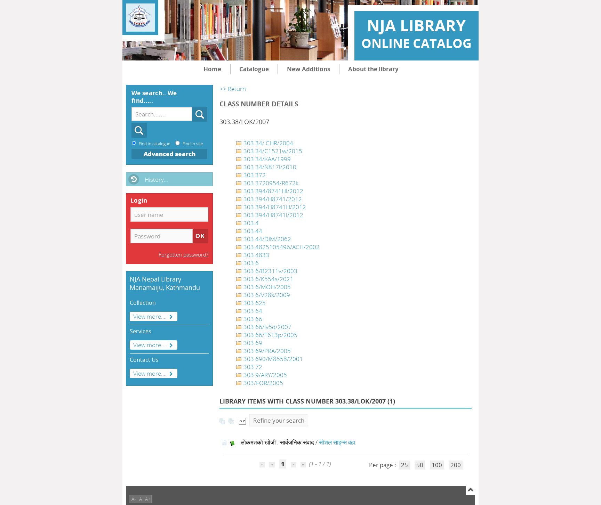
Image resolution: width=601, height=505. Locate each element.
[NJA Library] (140, 17)
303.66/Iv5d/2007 (266, 327)
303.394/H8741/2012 (272, 199)
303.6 (250, 263)
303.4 (250, 223)
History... (156, 180)
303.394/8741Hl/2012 (272, 191)
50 (419, 465)
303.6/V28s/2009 (266, 295)
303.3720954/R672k (270, 183)
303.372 (254, 175)
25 (404, 465)
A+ (148, 499)
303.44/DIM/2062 (266, 239)
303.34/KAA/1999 (266, 159)
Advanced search (169, 154)
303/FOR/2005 (262, 383)
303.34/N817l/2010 (269, 167)
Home (212, 69)
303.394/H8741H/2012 (274, 207)
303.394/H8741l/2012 (272, 215)
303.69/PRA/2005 (266, 351)
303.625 (254, 303)
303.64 (252, 311)
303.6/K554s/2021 (268, 279)
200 (455, 465)
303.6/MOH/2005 (266, 287)
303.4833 (255, 255)
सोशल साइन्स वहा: (337, 442)
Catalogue (254, 69)
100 (437, 465)
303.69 (252, 343)
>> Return (232, 89)
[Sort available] (242, 420)
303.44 (252, 231)
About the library (373, 69)
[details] (224, 443)
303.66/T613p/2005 (269, 335)
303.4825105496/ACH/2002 (281, 247)
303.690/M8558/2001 (272, 359)
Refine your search (278, 420)
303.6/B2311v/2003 (269, 271)
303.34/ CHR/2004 (267, 143)
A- (133, 499)
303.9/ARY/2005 (264, 375)
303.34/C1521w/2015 (272, 151)
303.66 (252, 319)
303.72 (252, 367)
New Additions (308, 69)
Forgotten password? (183, 254)
